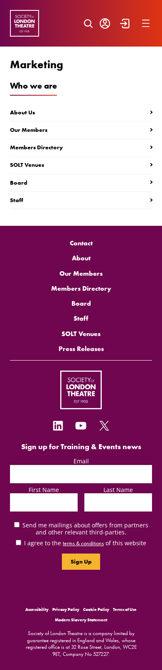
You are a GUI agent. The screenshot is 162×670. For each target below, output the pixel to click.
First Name (44, 489)
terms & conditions (83, 543)
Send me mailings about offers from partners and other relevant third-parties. (85, 528)
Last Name (118, 489)
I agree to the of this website (85, 543)
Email (81, 461)
